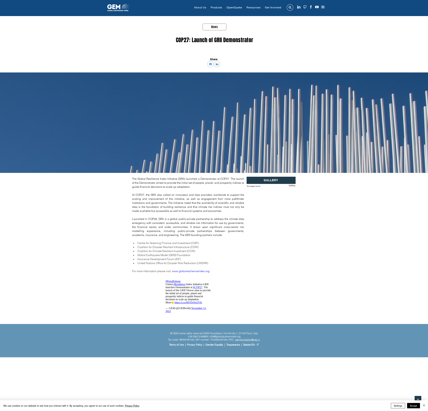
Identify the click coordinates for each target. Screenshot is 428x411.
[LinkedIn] (217, 64)
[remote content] (188, 296)
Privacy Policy (194, 344)
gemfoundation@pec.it (247, 339)
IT (258, 344)
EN (253, 344)
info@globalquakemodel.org (225, 336)
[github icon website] (305, 7)
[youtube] (317, 7)
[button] (200, 7)
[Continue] (418, 399)
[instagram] (323, 7)
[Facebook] (210, 64)
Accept (413, 405)
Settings (398, 405)
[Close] (424, 405)
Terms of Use (176, 344)
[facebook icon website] (311, 7)
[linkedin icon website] (299, 7)
